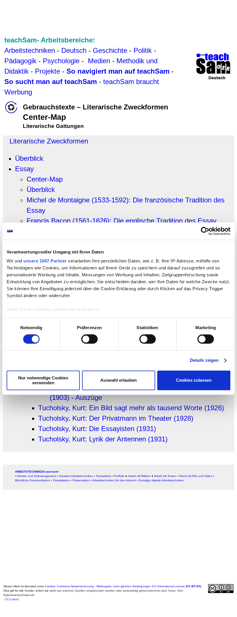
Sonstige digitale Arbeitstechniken (161, 480)
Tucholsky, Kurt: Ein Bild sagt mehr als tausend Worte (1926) (131, 408)
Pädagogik (20, 61)
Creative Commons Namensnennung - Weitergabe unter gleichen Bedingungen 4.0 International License (123, 586)
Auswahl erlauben (118, 380)
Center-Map (45, 179)
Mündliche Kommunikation (32, 480)
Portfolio (119, 476)
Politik (143, 50)
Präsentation (81, 480)
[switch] (89, 339)
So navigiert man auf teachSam (117, 71)
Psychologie (61, 61)
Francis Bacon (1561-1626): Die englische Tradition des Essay (121, 221)
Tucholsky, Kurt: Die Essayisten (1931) (97, 429)
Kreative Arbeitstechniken (76, 476)
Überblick (29, 158)
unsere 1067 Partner (45, 260)
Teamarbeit (103, 476)
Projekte (47, 71)
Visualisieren (61, 480)
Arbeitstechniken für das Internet (114, 480)
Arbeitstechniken (29, 50)
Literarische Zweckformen (49, 141)
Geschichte (110, 50)
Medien (99, 61)
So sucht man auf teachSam (50, 81)
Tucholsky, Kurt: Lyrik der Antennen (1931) (103, 439)
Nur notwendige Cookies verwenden (43, 380)
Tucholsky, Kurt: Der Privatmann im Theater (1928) (115, 418)
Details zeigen (204, 360)
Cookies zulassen (194, 380)
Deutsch (73, 50)
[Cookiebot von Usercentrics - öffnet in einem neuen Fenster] (205, 231)
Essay (24, 169)
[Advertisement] (118, 15)
